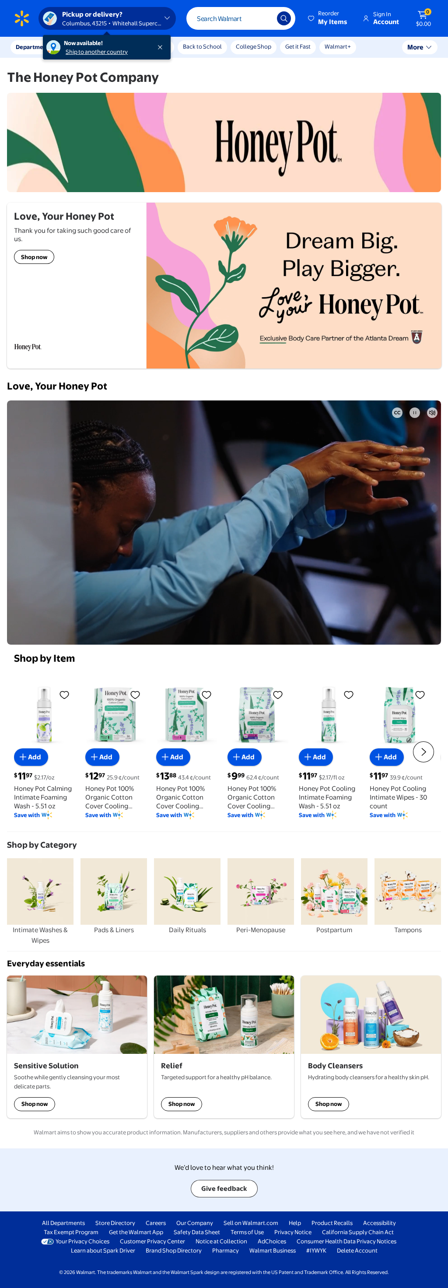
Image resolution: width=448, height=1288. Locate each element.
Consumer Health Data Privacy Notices (346, 1241)
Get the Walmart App (136, 1231)
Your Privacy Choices (82, 1241)
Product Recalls (332, 1222)
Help (295, 1222)
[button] (328, 18)
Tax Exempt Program (71, 1231)
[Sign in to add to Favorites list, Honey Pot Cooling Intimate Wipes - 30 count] (420, 695)
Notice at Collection (221, 1241)
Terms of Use (247, 1231)
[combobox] (240, 18)
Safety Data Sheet (197, 1231)
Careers (156, 1222)
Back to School (202, 46)
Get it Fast (298, 46)
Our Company (194, 1222)
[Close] (162, 47)
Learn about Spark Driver (103, 1250)
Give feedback (224, 1188)
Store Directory (115, 1222)
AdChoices (272, 1241)
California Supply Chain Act (358, 1231)
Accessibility (379, 1222)
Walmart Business (272, 1250)
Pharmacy (225, 1250)
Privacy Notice (293, 1231)
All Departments (63, 1222)
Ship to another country (97, 51)
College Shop (253, 46)
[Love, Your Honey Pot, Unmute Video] (432, 412)
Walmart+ (338, 46)
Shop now (34, 1103)
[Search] (284, 18)
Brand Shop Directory (174, 1250)
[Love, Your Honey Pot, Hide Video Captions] (397, 412)
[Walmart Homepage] (21, 18)
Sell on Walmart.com (251, 1222)
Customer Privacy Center (152, 1241)
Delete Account (357, 1250)
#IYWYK (316, 1250)
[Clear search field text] (263, 18)
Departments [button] (34, 46)
